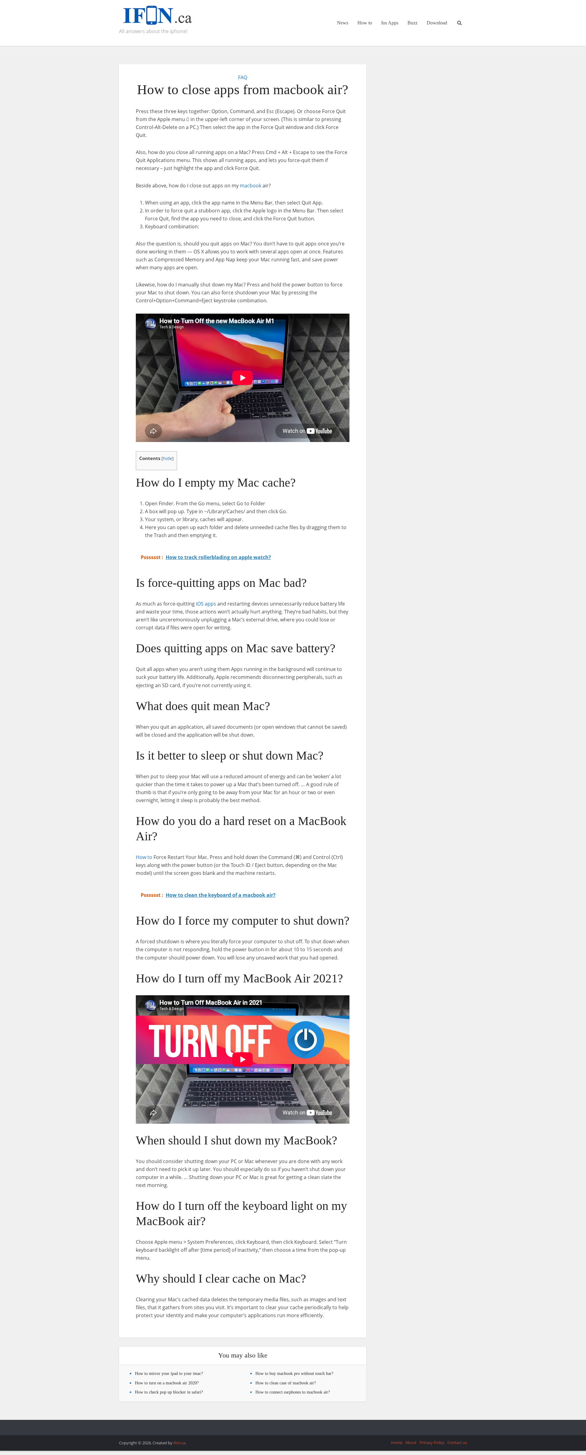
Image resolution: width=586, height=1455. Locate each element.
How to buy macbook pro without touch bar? (294, 1373)
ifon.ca (179, 1443)
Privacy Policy (432, 1442)
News (342, 22)
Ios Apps (389, 22)
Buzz (412, 22)
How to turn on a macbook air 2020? (167, 1383)
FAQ (242, 77)
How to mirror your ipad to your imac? (169, 1373)
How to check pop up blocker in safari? (169, 1392)
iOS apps (206, 603)
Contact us (457, 1442)
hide (167, 458)
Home (396, 1442)
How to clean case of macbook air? (285, 1383)
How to (364, 22)
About (411, 1442)
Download (437, 22)
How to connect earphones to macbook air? (292, 1392)
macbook (250, 185)
